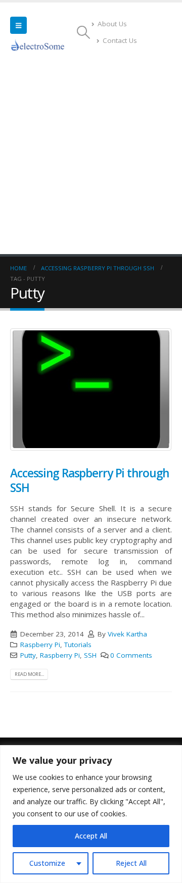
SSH (90, 655)
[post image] (91, 389)
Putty (28, 655)
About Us (112, 23)
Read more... (29, 674)
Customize (47, 863)
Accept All (91, 836)
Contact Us (120, 40)
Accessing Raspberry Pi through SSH (89, 480)
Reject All (131, 863)
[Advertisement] (91, 158)
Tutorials (78, 644)
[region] (91, 814)
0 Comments (131, 655)
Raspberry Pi (40, 644)
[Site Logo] (38, 45)
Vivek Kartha (127, 634)
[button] (18, 25)
